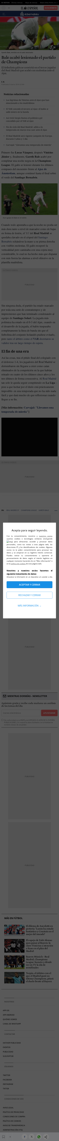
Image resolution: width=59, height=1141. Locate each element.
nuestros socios (45, 536)
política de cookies (18, 563)
